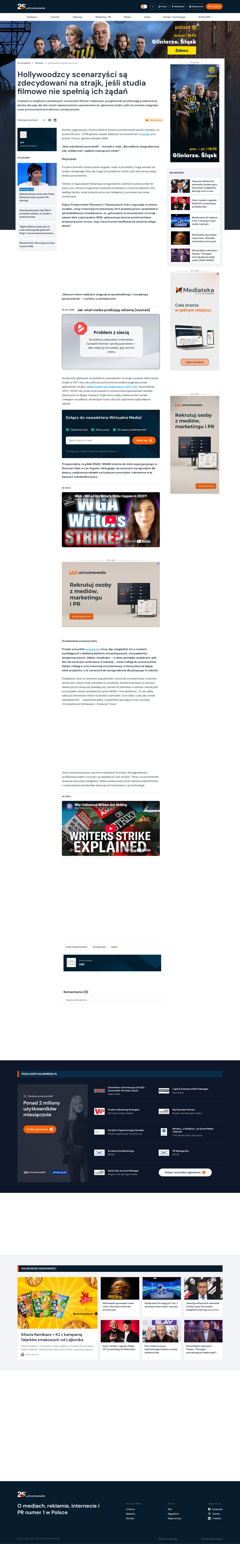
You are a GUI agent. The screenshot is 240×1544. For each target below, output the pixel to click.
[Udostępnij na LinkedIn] (55, 120)
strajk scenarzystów (76, 946)
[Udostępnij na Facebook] (51, 120)
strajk (146, 134)
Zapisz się (141, 440)
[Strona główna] (31, 6)
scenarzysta (99, 946)
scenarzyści (92, 649)
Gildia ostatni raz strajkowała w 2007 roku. (112, 386)
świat (114, 946)
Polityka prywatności (168, 1538)
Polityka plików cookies (212, 1538)
